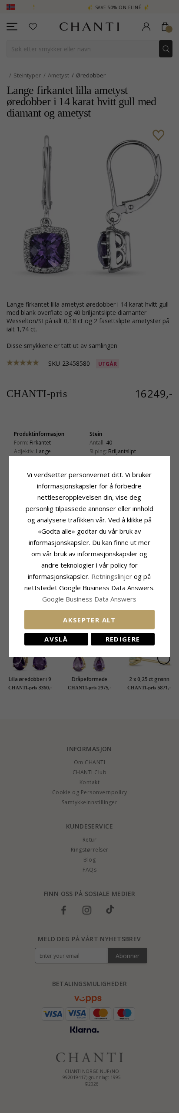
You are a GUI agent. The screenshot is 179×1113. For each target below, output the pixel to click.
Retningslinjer (112, 576)
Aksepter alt (89, 619)
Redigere (123, 639)
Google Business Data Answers (89, 599)
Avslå (56, 639)
